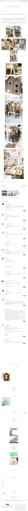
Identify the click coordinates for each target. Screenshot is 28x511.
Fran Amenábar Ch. (8, 203)
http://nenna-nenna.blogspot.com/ (6, 181)
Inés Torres (8, 505)
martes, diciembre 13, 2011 (8, 325)
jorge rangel (7, 339)
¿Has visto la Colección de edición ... (4, 197)
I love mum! (7, 324)
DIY (2, 480)
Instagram (3, 485)
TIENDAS (14, 12)
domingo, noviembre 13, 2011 (8, 309)
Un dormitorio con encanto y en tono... (16, 197)
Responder (24, 220)
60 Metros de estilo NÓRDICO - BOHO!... (10, 197)
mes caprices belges (8, 241)
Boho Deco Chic (24, 508)
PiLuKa (6, 290)
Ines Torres (13, 16)
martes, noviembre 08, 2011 (8, 291)
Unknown (6, 232)
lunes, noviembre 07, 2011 (8, 204)
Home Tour (3, 481)
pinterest (3, 484)
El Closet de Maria (8, 223)
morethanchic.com (8, 271)
